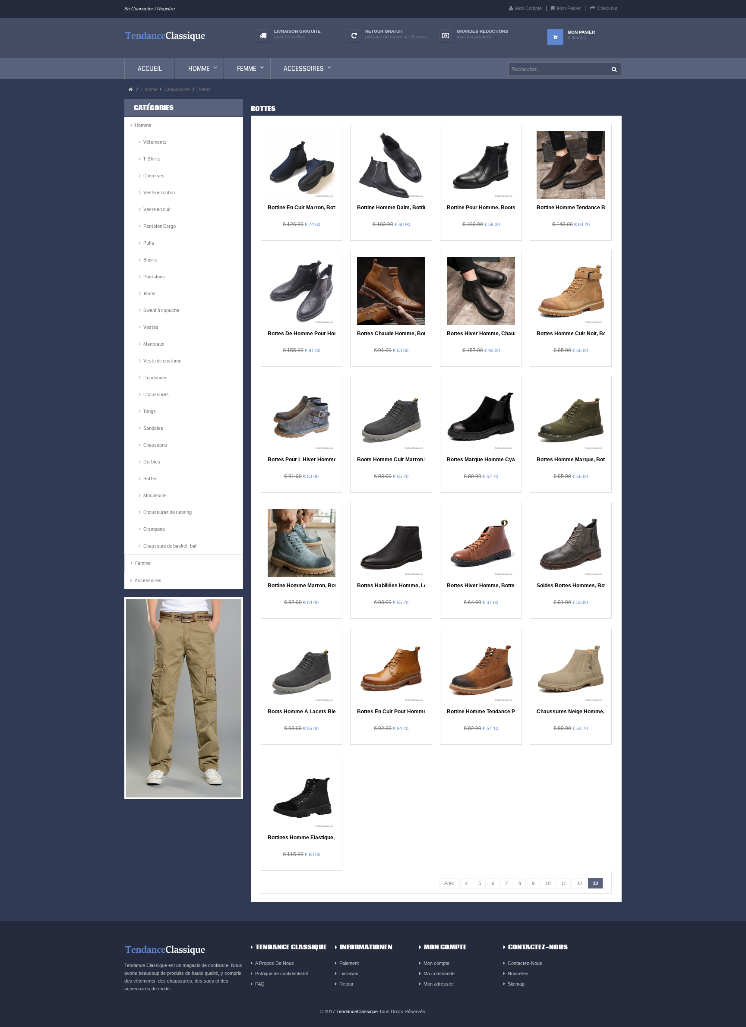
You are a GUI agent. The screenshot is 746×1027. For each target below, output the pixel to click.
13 (595, 883)
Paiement (349, 963)
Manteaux (153, 344)
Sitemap (516, 983)
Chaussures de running (167, 512)
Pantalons (154, 277)
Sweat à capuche (161, 310)
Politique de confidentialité (281, 973)
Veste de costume (162, 361)
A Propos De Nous (274, 963)
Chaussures (177, 89)
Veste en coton (159, 192)
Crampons (154, 529)
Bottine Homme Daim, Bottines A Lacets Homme (417, 208)
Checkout (607, 8)
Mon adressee (439, 983)
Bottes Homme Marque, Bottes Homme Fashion (595, 460)
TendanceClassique (357, 1011)
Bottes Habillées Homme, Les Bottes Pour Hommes (420, 586)
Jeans (149, 293)
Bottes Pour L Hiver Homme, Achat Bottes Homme (330, 460)
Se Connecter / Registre (149, 8)
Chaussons (155, 445)
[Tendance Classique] (165, 35)
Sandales (153, 428)
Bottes (204, 89)
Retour (346, 983)
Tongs (149, 411)
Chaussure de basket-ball (170, 546)
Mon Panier (569, 8)
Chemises (153, 176)
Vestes (150, 327)
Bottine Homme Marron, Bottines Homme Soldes (327, 586)
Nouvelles (518, 973)
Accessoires (148, 580)
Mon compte (436, 963)
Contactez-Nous (525, 963)
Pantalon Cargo (159, 226)
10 (547, 883)
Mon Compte (528, 8)
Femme (143, 563)
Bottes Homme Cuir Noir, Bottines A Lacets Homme (600, 334)
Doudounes (155, 378)
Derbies (151, 462)
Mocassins (155, 495)
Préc (449, 883)
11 (563, 883)
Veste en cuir (157, 209)
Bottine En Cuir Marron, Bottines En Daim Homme (329, 208)
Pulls (148, 243)
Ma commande (439, 973)
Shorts (150, 260)
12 (579, 883)
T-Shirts (152, 159)
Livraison (348, 973)
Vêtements (155, 142)
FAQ (260, 983)
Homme (149, 89)
